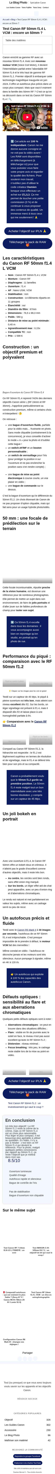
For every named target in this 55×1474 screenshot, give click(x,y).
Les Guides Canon (13, 8)
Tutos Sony (37, 8)
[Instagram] (35, 1406)
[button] (36, 13)
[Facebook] (19, 1406)
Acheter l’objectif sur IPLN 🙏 (27, 231)
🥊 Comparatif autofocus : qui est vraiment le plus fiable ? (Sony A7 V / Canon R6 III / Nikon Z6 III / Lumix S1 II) (14, 1297)
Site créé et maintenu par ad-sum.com (27, 1468)
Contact (46, 8)
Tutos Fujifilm (27, 8)
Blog (13, 19)
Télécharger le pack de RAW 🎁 (27, 243)
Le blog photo (18, 2)
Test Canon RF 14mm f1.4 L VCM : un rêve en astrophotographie (41, 1294)
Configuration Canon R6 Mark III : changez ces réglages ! (14, 1341)
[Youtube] (30, 1406)
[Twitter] (25, 1406)
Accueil (6, 19)
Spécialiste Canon (38, 2)
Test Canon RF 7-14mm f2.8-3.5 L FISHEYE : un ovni (14, 1250)
